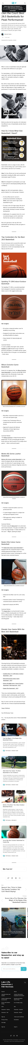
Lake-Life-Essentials (6, 935)
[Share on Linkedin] (16, 878)
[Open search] (25, 3)
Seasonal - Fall (4, 1012)
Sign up (3, 1016)
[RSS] (17, 1035)
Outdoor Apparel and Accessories (6, 999)
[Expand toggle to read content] (24, 869)
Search (3, 991)
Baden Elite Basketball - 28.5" (10, 688)
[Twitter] (11, 1035)
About (15, 991)
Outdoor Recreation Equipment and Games (19, 995)
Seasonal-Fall (4, 40)
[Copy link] (19, 878)
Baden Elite (7, 611)
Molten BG (14, 526)
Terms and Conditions (19, 1016)
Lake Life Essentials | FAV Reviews (7, 984)
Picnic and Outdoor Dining (5, 1003)
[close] (24, 8)
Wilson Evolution (8, 437)
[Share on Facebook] (12, 878)
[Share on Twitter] (8, 878)
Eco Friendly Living (18, 1002)
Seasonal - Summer (18, 1009)
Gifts (2, 1006)
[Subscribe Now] (24, 969)
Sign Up (3, 1026)
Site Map (3, 1022)
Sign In (15, 1026)
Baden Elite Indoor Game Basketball (13, 547)
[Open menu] (3, 3)
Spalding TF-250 (5, 348)
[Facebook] (14, 1035)
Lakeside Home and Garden (5, 995)
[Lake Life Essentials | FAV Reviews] (14, 3)
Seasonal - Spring (12, 40)
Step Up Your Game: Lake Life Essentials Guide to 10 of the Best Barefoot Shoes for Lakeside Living (13, 933)
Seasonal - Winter (18, 1012)
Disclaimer (16, 1019)
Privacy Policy (4, 1019)
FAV (15, 1006)
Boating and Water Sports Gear (18, 999)
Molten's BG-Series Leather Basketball (11, 459)
